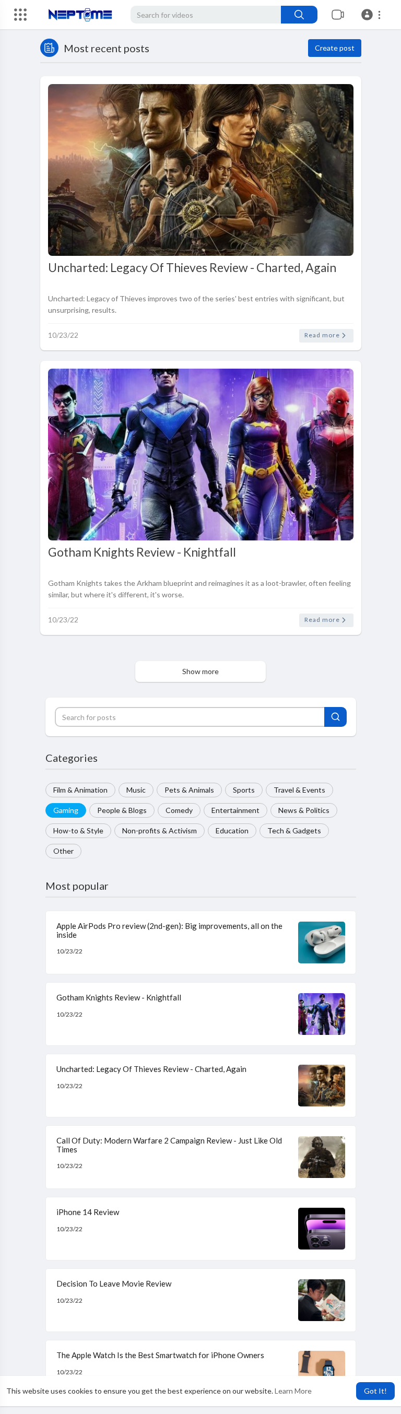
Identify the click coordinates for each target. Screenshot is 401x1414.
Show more (200, 671)
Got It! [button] (375, 1390)
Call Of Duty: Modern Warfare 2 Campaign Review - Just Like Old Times (169, 1145)
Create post (335, 47)
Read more (322, 335)
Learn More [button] (293, 1390)
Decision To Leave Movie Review (113, 1283)
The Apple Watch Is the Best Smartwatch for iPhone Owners (160, 1355)
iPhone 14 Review (87, 1212)
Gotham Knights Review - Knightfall (142, 552)
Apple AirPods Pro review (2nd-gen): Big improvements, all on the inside (169, 930)
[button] (372, 15)
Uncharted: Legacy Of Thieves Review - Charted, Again (192, 267)
